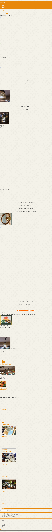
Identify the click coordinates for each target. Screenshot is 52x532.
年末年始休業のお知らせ (7, 517)
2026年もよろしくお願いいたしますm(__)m (9, 516)
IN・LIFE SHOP (2, 2)
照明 (10, 364)
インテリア (3, 361)
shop (2, 360)
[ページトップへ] (0, 529)
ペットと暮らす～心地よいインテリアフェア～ (10, 514)
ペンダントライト (7, 364)
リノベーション (4, 523)
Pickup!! (3, 520)
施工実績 (3, 5)
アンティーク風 (2, 364)
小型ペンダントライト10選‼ (7, 515)
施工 (2, 526)
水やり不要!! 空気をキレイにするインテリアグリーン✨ (12, 513)
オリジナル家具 (4, 6)
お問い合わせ (4, 7)
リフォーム (3, 362)
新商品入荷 (3, 525)
